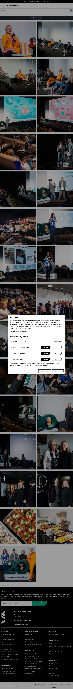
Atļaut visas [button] (58, 371)
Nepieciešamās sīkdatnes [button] (19, 342)
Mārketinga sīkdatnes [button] (18, 353)
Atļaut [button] (56, 347)
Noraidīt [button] (45, 347)
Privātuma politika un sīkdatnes (18, 331)
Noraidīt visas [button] (44, 371)
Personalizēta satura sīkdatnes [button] (20, 347)
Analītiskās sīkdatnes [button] (17, 359)
